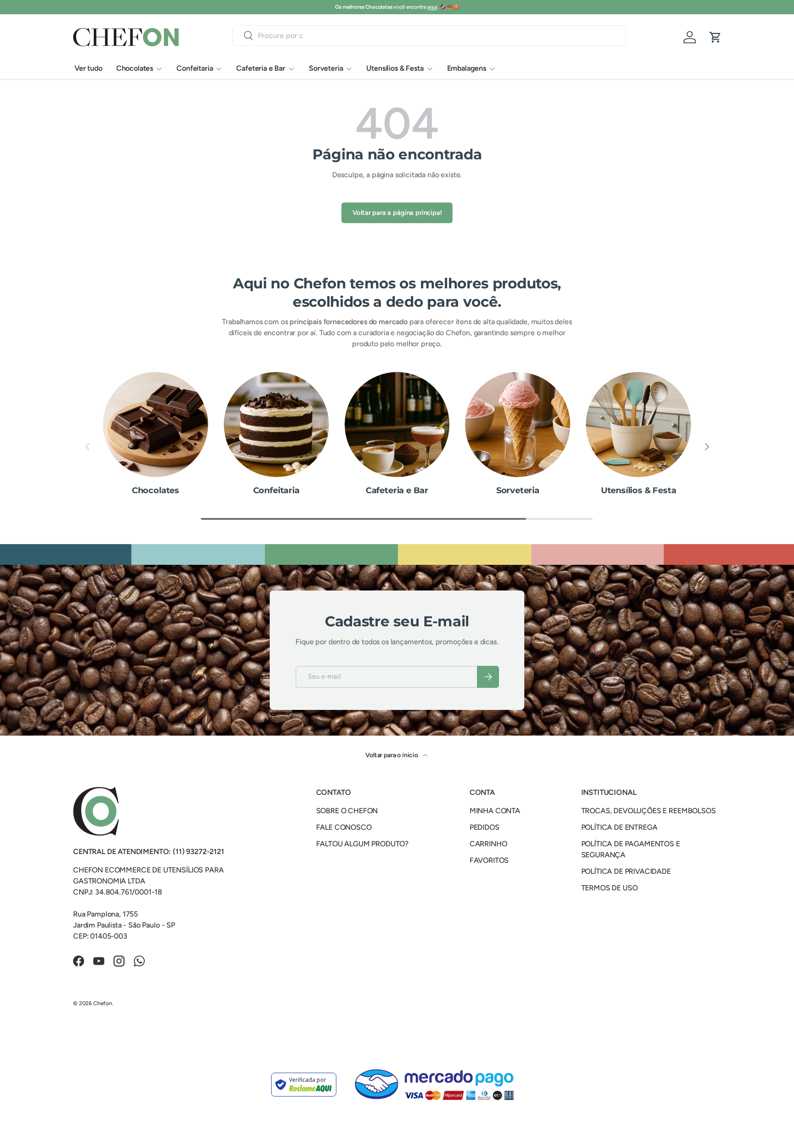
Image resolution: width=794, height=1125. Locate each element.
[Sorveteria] (517, 424)
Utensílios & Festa (394, 68)
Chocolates (134, 68)
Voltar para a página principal (396, 212)
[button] (715, 37)
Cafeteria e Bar (260, 68)
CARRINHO (488, 843)
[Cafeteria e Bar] (397, 424)
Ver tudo (88, 68)
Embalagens (466, 68)
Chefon (102, 1003)
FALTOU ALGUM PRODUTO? (362, 843)
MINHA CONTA (495, 810)
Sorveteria (326, 68)
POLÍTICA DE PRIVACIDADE (626, 871)
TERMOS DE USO (609, 887)
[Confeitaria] (276, 424)
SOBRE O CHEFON (347, 810)
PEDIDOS (484, 827)
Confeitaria (194, 68)
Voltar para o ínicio (392, 755)
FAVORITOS (489, 860)
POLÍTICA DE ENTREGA (619, 827)
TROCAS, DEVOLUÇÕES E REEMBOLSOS (648, 810)
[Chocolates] (155, 424)
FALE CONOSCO (344, 827)
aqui (432, 7)
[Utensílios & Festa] (638, 424)
